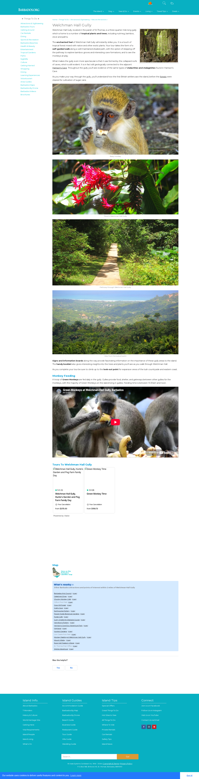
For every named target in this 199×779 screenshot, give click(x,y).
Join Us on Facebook (150, 706)
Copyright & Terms (111, 763)
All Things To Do (108, 720)
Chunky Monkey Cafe (62, 599)
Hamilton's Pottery (61, 623)
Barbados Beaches (29, 43)
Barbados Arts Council (62, 593)
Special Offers (108, 706)
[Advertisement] (36, 137)
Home (54, 20)
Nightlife (24, 59)
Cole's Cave (58, 608)
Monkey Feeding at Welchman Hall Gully (70, 637)
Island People (29, 734)
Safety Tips (106, 739)
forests (163, 76)
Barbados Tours (28, 27)
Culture (24, 62)
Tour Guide (67, 734)
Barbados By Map (70, 710)
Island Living (28, 739)
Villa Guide (66, 739)
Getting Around (27, 30)
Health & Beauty (28, 46)
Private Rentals (108, 730)
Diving (23, 36)
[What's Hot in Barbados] (150, 4)
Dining (23, 72)
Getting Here (28, 725)
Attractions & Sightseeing (32, 23)
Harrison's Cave (59, 68)
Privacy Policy (126, 763)
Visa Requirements (31, 730)
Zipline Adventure (61, 649)
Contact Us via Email (150, 720)
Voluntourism (26, 78)
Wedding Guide (69, 744)
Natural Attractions (99, 20)
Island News (107, 744)
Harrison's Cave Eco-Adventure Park (68, 626)
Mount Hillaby (59, 640)
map (75, 593)
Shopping (25, 69)
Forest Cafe (58, 617)
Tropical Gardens (28, 52)
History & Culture (30, 715)
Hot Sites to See (109, 715)
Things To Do (64, 20)
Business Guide (69, 725)
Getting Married (28, 65)
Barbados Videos (28, 91)
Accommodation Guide (72, 706)
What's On (27, 744)
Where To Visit (108, 725)
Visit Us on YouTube (150, 715)
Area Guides (26, 82)
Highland (57, 628)
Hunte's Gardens (60, 631)
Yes (58, 668)
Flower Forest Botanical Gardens (66, 614)
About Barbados (30, 706)
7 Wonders (27, 710)
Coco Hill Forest (60, 605)
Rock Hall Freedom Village (64, 643)
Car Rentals (26, 33)
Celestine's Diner (60, 596)
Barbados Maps (28, 85)
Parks (23, 56)
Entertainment (27, 49)
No (71, 668)
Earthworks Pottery (62, 611)
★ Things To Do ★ (30, 18)
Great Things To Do (110, 710)
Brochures (25, 94)
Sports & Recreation (30, 40)
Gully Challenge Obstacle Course (67, 620)
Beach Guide (68, 720)
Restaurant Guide (69, 730)
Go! (127, 756)
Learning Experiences (30, 75)
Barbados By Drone (29, 88)
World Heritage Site (31, 720)
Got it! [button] (190, 775)
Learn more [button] (75, 775)
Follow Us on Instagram (151, 710)
